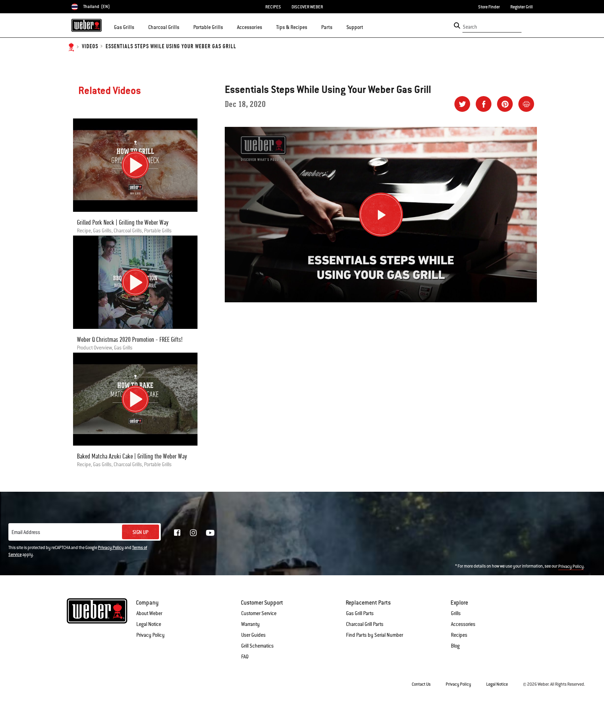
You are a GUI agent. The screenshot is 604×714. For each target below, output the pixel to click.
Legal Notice (148, 624)
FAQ (245, 657)
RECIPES (273, 7)
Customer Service (258, 613)
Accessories (463, 624)
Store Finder (489, 7)
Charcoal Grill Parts (364, 624)
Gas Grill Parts (360, 613)
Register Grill (521, 7)
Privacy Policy (111, 547)
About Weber (149, 613)
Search (470, 27)
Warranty (250, 624)
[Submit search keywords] (457, 25)
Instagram (193, 532)
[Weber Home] (86, 25)
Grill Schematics (257, 646)
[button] (138, 26)
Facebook (177, 532)
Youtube (210, 532)
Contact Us (421, 684)
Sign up (140, 532)
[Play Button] (381, 214)
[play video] (135, 165)
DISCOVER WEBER (307, 7)
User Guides (253, 635)
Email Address (26, 532)
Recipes (459, 635)
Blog (455, 646)
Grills (456, 613)
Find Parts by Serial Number (374, 635)
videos (90, 46)
